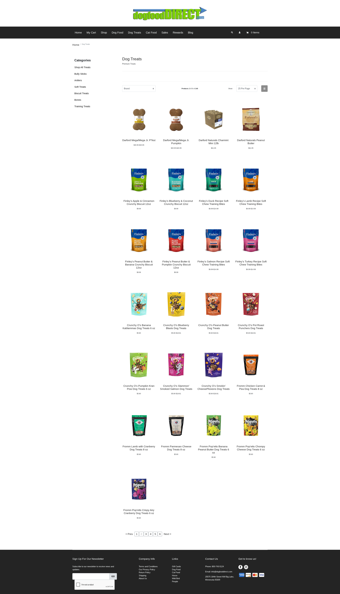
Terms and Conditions (148, 566)
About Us (143, 578)
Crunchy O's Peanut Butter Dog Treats (213, 327)
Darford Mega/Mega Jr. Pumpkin (176, 142)
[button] (239, 32)
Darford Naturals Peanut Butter (251, 142)
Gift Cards (176, 566)
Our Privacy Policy (147, 569)
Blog (190, 32)
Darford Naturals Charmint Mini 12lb (213, 142)
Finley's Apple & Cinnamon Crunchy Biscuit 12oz (139, 202)
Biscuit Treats (81, 93)
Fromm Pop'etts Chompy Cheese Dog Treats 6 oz (251, 448)
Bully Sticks (80, 74)
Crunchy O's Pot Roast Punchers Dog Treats (251, 327)
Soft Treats (80, 87)
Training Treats (82, 106)
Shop (104, 32)
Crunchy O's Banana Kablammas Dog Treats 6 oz (139, 327)
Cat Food (151, 32)
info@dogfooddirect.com (221, 571)
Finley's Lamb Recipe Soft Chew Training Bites (251, 202)
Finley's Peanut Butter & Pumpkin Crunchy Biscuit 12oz (176, 264)
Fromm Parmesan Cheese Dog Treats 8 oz (176, 448)
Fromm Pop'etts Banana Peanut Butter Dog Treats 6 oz (213, 449)
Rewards (178, 32)
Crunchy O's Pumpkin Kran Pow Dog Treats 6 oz (138, 387)
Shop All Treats (82, 67)
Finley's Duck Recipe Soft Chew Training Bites (213, 202)
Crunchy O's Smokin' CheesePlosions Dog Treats (213, 387)
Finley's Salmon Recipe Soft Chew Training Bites (213, 263)
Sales (165, 32)
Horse (174, 575)
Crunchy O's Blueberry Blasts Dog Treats (176, 327)
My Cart (91, 32)
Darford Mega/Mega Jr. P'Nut (138, 140)
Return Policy (144, 572)
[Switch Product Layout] (264, 88)
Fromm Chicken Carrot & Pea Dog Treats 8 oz (251, 387)
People (175, 581)
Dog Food (117, 32)
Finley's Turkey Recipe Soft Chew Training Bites (251, 263)
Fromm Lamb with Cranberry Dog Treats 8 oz (139, 448)
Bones (77, 100)
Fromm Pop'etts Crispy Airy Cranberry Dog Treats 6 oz (138, 512)
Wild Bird (176, 578)
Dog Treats (134, 32)
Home (78, 32)
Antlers (78, 80)
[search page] (232, 32)
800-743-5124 (218, 566)
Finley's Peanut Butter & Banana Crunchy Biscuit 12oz (139, 264)
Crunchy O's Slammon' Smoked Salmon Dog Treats (176, 387)
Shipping (142, 575)
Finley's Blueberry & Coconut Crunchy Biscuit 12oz (176, 202)
